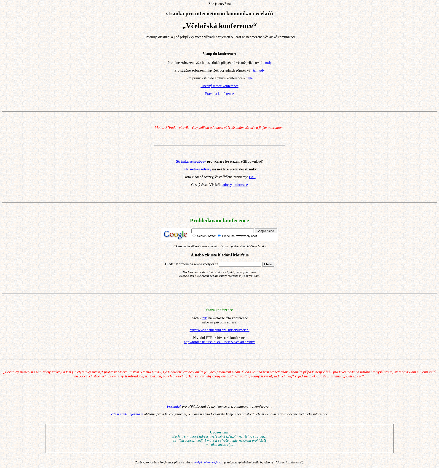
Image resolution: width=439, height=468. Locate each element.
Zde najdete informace (127, 414)
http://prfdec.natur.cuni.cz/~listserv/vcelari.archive (219, 342)
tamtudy (259, 70)
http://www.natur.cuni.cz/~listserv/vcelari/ (219, 330)
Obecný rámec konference (219, 86)
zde (204, 318)
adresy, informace (235, 185)
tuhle (249, 78)
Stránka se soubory (191, 161)
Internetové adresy (196, 169)
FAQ (252, 177)
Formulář (174, 406)
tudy (268, 63)
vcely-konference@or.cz (208, 462)
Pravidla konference (219, 94)
